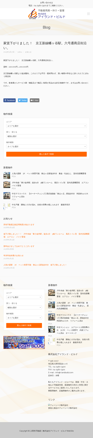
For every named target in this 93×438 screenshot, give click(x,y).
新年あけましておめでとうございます (19, 246)
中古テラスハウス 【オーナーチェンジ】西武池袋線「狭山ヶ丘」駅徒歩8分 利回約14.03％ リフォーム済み (74, 318)
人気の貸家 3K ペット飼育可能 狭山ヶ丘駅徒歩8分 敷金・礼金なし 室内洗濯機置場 (49, 173)
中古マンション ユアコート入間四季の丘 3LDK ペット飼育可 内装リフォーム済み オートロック (73, 330)
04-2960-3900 (40, 5)
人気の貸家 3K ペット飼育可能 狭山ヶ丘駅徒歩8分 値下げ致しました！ (35, 265)
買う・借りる (11, 132)
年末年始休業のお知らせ (13, 255)
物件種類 (9, 142)
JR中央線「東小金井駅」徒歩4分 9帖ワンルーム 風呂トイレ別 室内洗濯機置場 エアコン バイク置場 (73, 293)
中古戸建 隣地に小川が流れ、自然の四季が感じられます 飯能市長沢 (42, 205)
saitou (19, 52)
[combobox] (46, 126)
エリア (9, 122)
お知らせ (28, 52)
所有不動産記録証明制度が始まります (19, 224)
